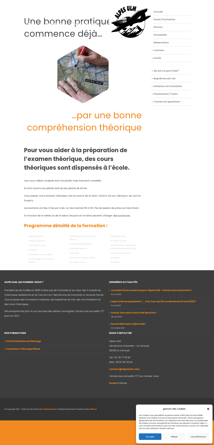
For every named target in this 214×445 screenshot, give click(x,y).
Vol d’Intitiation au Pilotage (23, 341)
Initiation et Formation (168, 86)
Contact (159, 50)
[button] (208, 408)
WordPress (91, 409)
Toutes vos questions (167, 101)
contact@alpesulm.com (124, 369)
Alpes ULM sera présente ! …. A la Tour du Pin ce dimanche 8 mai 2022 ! (153, 301)
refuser (174, 436)
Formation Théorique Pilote (23, 349)
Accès (157, 58)
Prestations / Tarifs (165, 94)
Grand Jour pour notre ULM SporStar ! (134, 312)
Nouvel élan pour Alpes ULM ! (128, 324)
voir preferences (198, 436)
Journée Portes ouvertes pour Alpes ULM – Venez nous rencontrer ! (151, 290)
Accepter (150, 436)
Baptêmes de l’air (165, 78)
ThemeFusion (49, 409)
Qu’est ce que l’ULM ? (166, 70)
